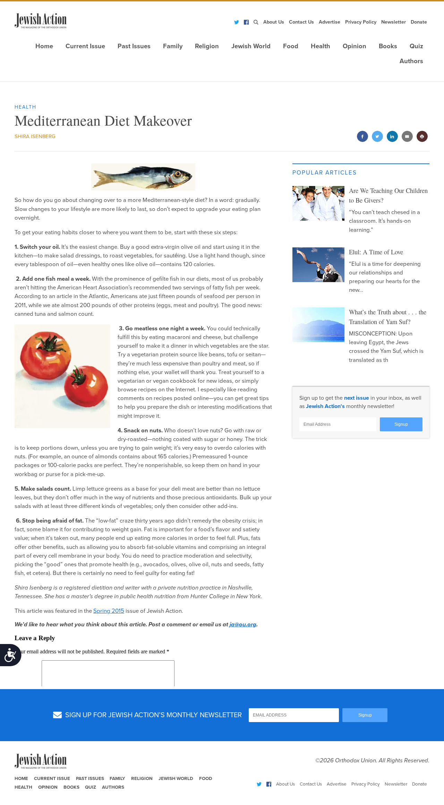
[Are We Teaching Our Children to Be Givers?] (318, 203)
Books (388, 46)
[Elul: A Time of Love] (318, 264)
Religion (207, 46)
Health (320, 46)
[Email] (407, 137)
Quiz (416, 46)
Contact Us (301, 22)
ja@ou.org (243, 624)
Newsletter (393, 22)
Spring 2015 (108, 611)
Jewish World (251, 46)
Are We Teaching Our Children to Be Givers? (388, 195)
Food (290, 46)
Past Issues (134, 46)
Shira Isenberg (35, 136)
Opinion (354, 46)
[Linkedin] (392, 137)
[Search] (256, 22)
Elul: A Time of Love (376, 252)
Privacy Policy (360, 22)
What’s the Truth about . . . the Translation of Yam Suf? (387, 317)
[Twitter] (236, 22)
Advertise (329, 22)
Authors (411, 61)
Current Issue (85, 46)
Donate (419, 22)
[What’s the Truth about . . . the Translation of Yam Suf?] (318, 324)
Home (44, 46)
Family (172, 46)
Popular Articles (324, 172)
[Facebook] (246, 22)
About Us (273, 22)
